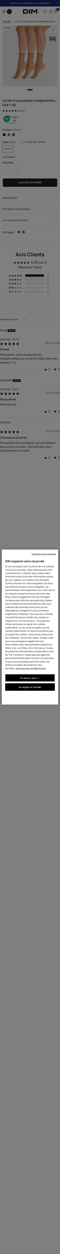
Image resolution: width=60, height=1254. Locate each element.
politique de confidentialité (31, 668)
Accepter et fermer (30, 687)
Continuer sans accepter (44, 553)
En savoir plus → (30, 678)
